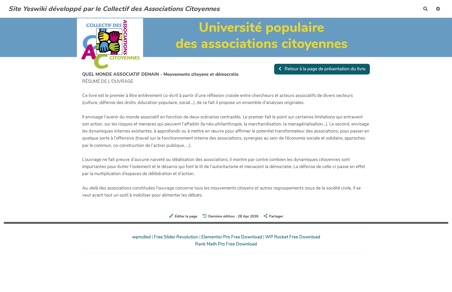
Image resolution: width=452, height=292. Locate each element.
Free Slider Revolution (176, 237)
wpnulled (142, 237)
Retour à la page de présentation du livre (324, 69)
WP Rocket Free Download (292, 237)
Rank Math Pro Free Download (226, 244)
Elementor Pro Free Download (232, 237)
